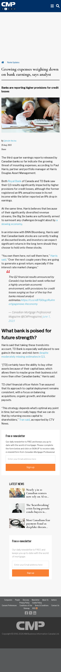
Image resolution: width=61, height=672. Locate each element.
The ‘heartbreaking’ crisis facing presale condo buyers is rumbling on (38, 508)
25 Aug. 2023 (6, 144)
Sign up (30, 467)
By (8, 140)
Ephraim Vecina (10, 140)
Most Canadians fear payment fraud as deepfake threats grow (38, 524)
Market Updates (13, 62)
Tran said (24, 419)
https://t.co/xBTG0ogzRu (36, 300)
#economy (31, 303)
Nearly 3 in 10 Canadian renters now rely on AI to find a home (36, 493)
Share (3, 149)
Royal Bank (14, 181)
